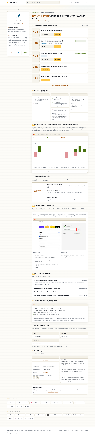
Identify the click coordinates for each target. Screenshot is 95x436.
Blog (82, 2)
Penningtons (41, 415)
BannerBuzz (21, 415)
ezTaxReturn (30, 418)
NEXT (28, 406)
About (76, 430)
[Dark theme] (86, 2)
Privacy (81, 430)
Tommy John (69, 402)
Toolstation (19, 418)
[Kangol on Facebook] (37, 377)
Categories (76, 2)
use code (57, 34)
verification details (58, 43)
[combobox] (43, 2)
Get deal (45, 69)
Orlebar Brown (80, 402)
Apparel (21, 23)
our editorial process (53, 392)
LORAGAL (31, 415)
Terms (86, 430)
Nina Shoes (46, 402)
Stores (70, 2)
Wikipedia (45, 372)
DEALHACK (12, 2)
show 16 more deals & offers (60, 85)
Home (8, 9)
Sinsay (20, 406)
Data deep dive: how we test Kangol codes (42, 171)
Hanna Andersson (23, 402)
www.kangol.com (37, 343)
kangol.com (45, 360)
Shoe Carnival (57, 402)
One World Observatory (55, 415)
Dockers (12, 402)
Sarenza (12, 406)
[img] (60, 152)
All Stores (13, 9)
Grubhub (68, 415)
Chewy (11, 415)
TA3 (11, 418)
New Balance (36, 402)
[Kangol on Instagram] (34, 377)
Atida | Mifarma (79, 415)
